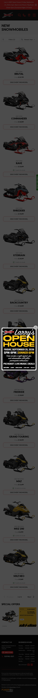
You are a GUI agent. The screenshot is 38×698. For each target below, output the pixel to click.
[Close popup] (36, 328)
